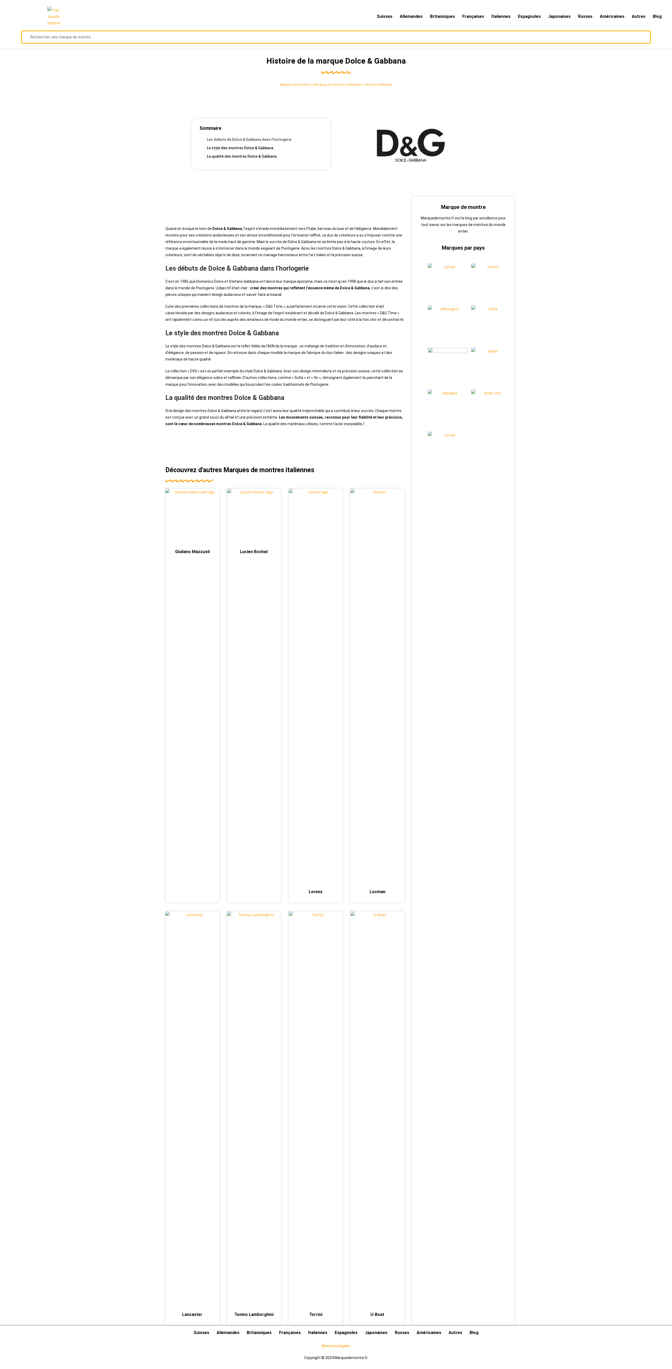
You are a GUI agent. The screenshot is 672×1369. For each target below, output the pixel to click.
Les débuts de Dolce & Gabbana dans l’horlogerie (249, 139)
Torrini (315, 1314)
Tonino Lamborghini (254, 1314)
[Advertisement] (284, 208)
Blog (657, 16)
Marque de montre (294, 84)
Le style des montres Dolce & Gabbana (240, 148)
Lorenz (316, 891)
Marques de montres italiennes (337, 84)
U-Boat (377, 1314)
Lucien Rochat (254, 551)
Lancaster (192, 1314)
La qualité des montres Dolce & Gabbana (242, 156)
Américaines (612, 16)
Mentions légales (336, 1346)
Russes (585, 16)
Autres (638, 16)
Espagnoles (529, 16)
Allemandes (411, 16)
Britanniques (442, 16)
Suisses (384, 16)
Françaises (473, 16)
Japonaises (559, 16)
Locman (377, 891)
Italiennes (501, 16)
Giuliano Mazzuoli (192, 551)
